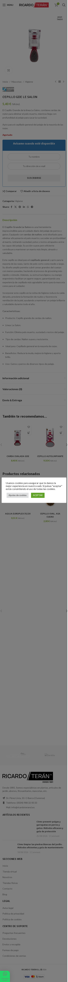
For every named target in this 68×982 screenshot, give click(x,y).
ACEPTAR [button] (38, 495)
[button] (5, 976)
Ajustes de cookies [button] (18, 495)
